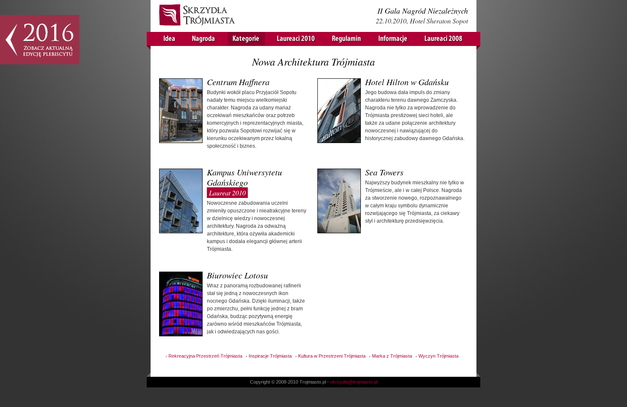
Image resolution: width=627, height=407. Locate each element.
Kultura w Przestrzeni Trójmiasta (332, 355)
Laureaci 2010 (296, 39)
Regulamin (347, 39)
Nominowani (246, 39)
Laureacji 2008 (444, 39)
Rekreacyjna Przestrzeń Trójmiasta (205, 355)
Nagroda (204, 39)
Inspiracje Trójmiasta (270, 355)
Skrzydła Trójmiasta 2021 (39, 39)
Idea (169, 39)
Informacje (393, 39)
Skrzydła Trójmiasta (197, 16)
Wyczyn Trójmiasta (438, 355)
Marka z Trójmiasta (392, 355)
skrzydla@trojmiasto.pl (353, 381)
